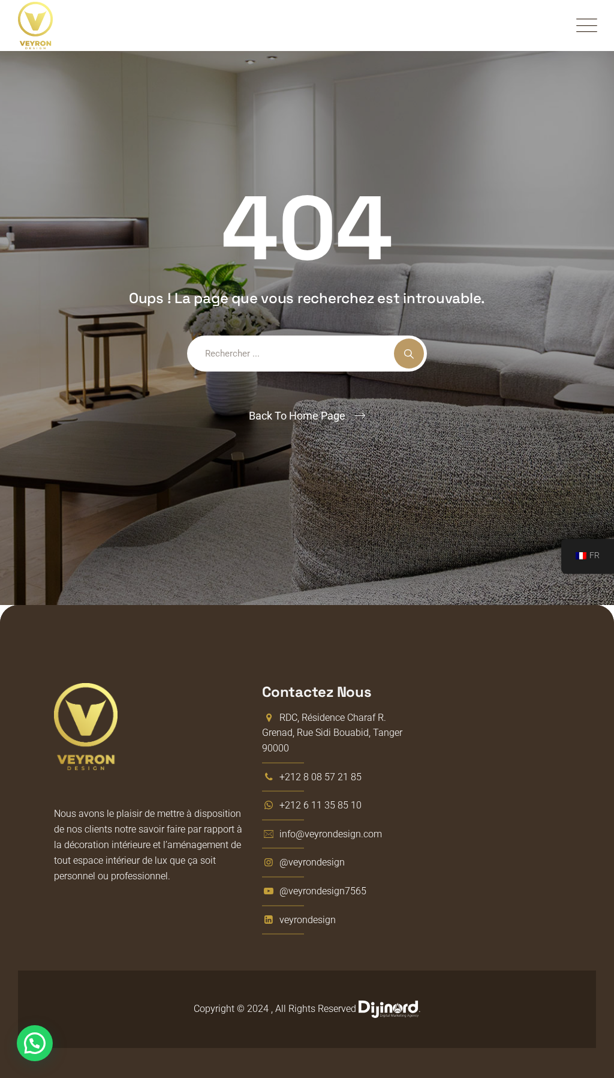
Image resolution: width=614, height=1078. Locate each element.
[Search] (409, 354)
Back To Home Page (297, 415)
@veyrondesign (312, 862)
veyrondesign (307, 920)
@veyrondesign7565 (322, 891)
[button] (35, 1043)
